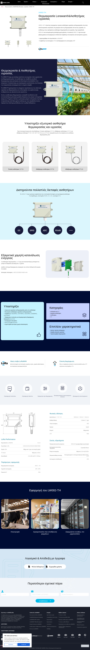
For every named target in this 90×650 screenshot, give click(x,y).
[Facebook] (2, 639)
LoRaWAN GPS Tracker (35, 619)
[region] (17, 640)
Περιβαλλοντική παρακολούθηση (80, 619)
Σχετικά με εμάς (50, 615)
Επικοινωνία (45, 3)
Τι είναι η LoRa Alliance (64, 621)
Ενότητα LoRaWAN (34, 628)
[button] (83, 2)
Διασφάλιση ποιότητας (52, 617)
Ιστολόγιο (49, 624)
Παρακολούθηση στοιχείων (80, 622)
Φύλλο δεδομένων (38, 566)
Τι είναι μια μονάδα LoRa (64, 617)
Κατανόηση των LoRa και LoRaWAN (67, 624)
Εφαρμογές (44, 1)
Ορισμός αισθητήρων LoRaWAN (66, 619)
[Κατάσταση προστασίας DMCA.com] (85, 646)
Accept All (23, 644)
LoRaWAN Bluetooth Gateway (36, 617)
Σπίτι (19, 1)
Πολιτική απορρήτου (51, 626)
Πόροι (63, 1)
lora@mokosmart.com (6, 633)
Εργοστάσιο (49, 619)
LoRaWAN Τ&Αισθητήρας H (36, 621)
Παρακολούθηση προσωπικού (80, 615)
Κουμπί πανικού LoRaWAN (35, 624)
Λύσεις (34, 1)
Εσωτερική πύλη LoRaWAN (36, 615)
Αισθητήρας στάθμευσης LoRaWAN (38, 626)
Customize (10, 644)
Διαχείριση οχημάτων (82, 627)
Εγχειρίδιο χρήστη (55, 566)
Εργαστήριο (49, 621)
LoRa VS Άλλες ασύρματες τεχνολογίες (65, 627)
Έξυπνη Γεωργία (80, 624)
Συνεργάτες (53, 1)
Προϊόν (26, 1)
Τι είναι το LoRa (62, 615)
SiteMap (48, 628)
